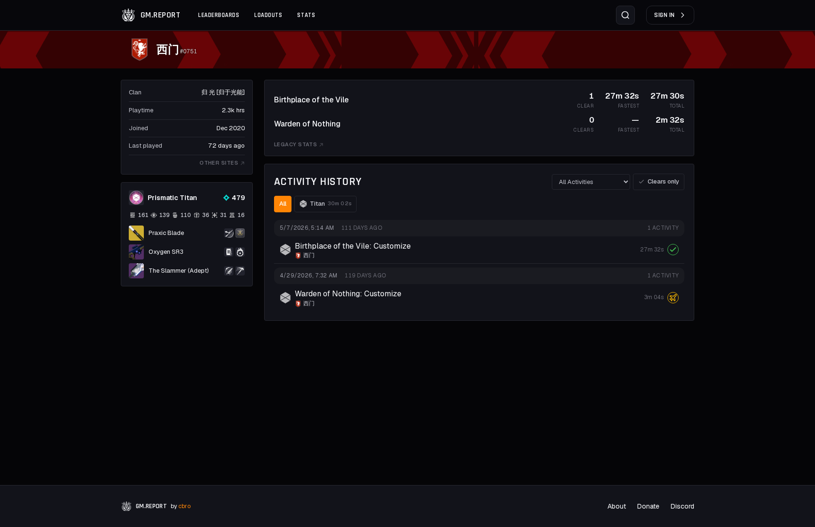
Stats (306, 15)
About (616, 506)
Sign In (664, 15)
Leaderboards (218, 15)
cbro (184, 506)
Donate (648, 506)
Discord (682, 506)
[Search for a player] (625, 15)
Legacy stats (295, 144)
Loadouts (268, 15)
